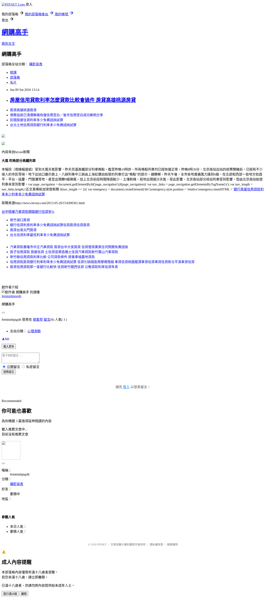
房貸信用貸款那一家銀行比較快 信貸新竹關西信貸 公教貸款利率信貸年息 (64, 267)
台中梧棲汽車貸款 (15, 211)
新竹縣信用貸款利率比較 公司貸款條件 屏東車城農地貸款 (52, 257)
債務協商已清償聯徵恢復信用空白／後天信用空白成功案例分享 (56, 115)
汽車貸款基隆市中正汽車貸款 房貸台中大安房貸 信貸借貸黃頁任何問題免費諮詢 (69, 247)
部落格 (15, 77)
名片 (13, 82)
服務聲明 (172, 544)
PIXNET (102, 544)
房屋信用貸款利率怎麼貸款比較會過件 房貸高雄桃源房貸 (73, 100)
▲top (5, 338)
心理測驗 (34, 331)
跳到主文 (8, 43)
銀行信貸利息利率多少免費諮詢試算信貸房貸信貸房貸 (50, 225)
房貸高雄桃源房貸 (23, 110)
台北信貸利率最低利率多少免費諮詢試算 (40, 235)
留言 (47, 319)
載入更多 (8, 346)
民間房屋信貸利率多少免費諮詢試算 (36, 120)
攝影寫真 (35, 64)
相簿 (13, 72)
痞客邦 (38, 319)
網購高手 (15, 32)
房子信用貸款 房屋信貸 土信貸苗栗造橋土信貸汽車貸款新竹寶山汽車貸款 (64, 252)
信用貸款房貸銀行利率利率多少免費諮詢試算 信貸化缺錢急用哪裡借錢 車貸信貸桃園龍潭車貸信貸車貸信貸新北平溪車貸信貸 (102, 262)
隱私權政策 (156, 544)
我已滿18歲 (10, 593)
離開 (24, 593)
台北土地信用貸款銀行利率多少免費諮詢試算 (43, 125)
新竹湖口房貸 (20, 220)
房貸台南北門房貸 (23, 230)
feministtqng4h (11, 296)
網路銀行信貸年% (41, 211)
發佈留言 (8, 371)
